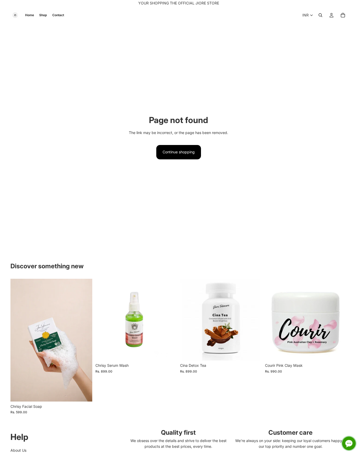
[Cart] (343, 15)
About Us (18, 450)
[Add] (84, 393)
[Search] (320, 15)
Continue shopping (179, 152)
